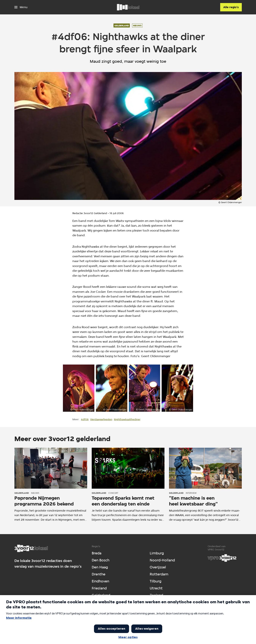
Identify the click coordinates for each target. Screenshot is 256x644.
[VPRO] (222, 558)
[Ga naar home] (128, 7)
